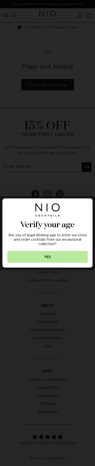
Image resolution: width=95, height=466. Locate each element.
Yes (47, 257)
